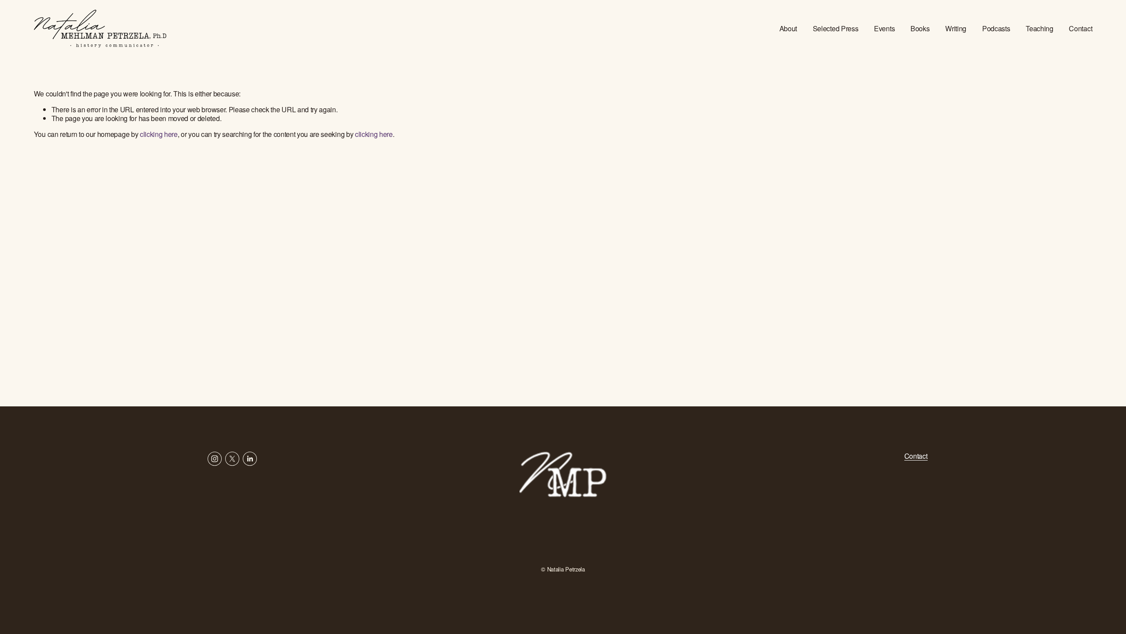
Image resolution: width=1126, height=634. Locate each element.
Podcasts (996, 28)
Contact (1080, 28)
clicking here (159, 134)
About (788, 28)
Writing (955, 28)
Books (919, 28)
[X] (232, 459)
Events (884, 28)
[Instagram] (215, 459)
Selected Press (836, 28)
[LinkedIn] (250, 459)
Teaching (1039, 28)
